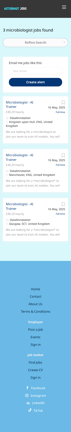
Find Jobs (35, 362)
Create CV (35, 370)
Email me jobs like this (25, 63)
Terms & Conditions (35, 311)
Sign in (36, 344)
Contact (35, 296)
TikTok (37, 410)
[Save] (63, 103)
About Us (35, 304)
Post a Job (35, 329)
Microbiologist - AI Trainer (19, 104)
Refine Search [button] (35, 42)
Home (35, 289)
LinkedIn (38, 403)
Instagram (38, 395)
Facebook (38, 388)
